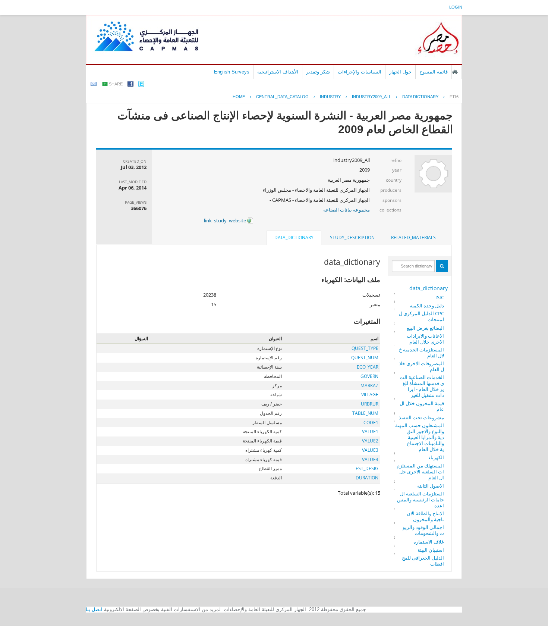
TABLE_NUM (365, 413)
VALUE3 (370, 450)
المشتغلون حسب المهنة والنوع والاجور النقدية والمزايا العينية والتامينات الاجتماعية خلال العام (419, 437)
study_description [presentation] (352, 237)
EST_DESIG (367, 468)
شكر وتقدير (318, 72)
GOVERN (369, 376)
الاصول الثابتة (430, 486)
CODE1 (370, 422)
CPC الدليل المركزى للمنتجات (421, 316)
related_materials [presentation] (413, 237)
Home (239, 96)
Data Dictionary (420, 96)
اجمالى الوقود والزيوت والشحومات (423, 530)
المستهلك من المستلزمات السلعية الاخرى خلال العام (420, 472)
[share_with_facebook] (130, 85)
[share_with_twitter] (141, 85)
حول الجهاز (400, 72)
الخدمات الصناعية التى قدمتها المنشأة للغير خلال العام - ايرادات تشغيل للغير (422, 386)
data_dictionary (428, 288)
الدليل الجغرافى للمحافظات (423, 561)
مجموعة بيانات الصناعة (346, 209)
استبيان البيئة (431, 550)
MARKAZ (369, 385)
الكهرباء (436, 457)
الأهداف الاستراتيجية (277, 72)
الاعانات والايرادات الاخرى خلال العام (425, 339)
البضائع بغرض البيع (425, 328)
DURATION (367, 478)
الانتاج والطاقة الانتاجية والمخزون (425, 516)
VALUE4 (370, 459)
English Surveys (231, 72)
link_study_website (225, 220)
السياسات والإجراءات (359, 72)
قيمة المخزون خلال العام (422, 406)
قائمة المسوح (433, 72)
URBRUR (369, 404)
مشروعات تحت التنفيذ (421, 417)
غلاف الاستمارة (428, 542)
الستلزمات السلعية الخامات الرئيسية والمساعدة (420, 499)
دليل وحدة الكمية (427, 306)
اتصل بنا (94, 609)
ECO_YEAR (367, 367)
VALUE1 (370, 431)
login (455, 7)
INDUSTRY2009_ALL (371, 96)
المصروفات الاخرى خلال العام (421, 366)
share (116, 84)
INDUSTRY (330, 96)
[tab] (413, 238)
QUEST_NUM (364, 357)
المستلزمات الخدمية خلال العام (421, 353)
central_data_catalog (282, 96)
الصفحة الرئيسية (455, 72)
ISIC (439, 297)
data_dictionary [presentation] (294, 237)
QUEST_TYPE (365, 348)
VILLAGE (369, 394)
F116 (454, 96)
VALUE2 (370, 441)
